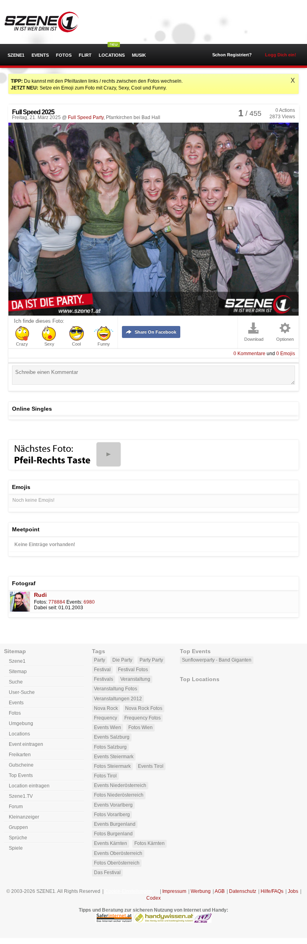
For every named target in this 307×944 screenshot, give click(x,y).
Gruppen (18, 827)
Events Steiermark (114, 756)
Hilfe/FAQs (272, 891)
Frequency (105, 718)
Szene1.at (49, 22)
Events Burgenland (115, 824)
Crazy (22, 344)
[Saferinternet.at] (114, 921)
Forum (16, 806)
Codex (153, 898)
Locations (112, 55)
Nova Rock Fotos (143, 708)
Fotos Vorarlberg (112, 814)
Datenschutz (242, 891)
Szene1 (16, 55)
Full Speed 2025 (33, 112)
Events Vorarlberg (113, 805)
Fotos (64, 55)
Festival (102, 669)
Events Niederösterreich (120, 785)
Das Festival (107, 872)
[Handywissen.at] (163, 921)
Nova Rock (106, 708)
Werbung (201, 891)
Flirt (85, 55)
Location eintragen (29, 786)
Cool (76, 344)
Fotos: (40, 602)
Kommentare (249, 353)
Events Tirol (150, 766)
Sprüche (18, 838)
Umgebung (21, 723)
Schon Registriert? (232, 54)
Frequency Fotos (142, 718)
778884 (56, 602)
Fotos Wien (140, 727)
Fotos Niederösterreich (119, 795)
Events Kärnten (110, 843)
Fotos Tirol (105, 776)
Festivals (103, 679)
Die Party (122, 660)
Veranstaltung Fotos (115, 689)
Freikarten (20, 754)
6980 (89, 602)
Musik (139, 55)
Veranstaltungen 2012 (118, 699)
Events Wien (107, 727)
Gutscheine (21, 765)
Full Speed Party (86, 117)
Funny (104, 344)
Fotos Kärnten (149, 843)
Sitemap (18, 671)
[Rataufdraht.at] (202, 921)
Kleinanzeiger (24, 817)
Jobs (293, 891)
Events (40, 55)
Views (282, 116)
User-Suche (22, 692)
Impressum (174, 891)
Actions (285, 110)
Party (99, 660)
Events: (74, 602)
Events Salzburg (112, 737)
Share (155, 332)
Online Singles (32, 408)
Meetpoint (26, 529)
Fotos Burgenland (113, 834)
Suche (16, 682)
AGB (220, 891)
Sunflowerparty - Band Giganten (216, 660)
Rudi (40, 595)
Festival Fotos (133, 669)
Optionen (285, 339)
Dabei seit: (45, 607)
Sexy (49, 344)
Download (253, 339)
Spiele (16, 848)
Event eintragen (26, 744)
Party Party (151, 660)
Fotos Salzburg (110, 747)
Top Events (21, 775)
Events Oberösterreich (118, 853)
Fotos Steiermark (112, 766)
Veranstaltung (135, 679)
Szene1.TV (21, 796)
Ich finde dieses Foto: (39, 321)
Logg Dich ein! (280, 54)
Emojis (285, 353)
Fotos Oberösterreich (117, 863)
